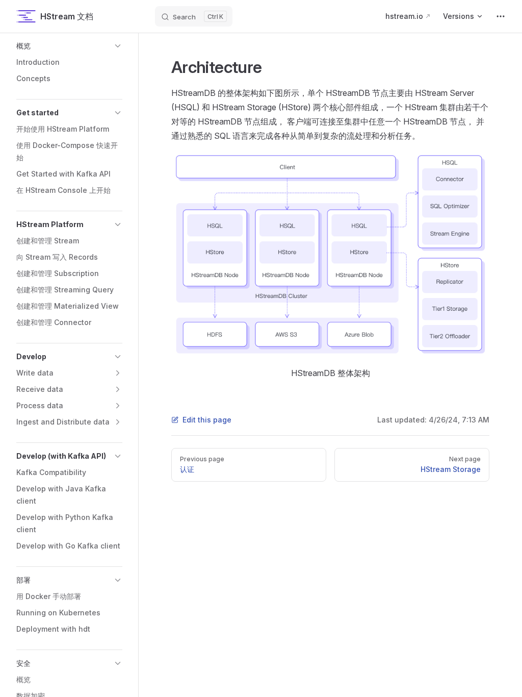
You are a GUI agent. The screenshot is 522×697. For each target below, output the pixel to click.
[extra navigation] (500, 16)
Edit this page (206, 419)
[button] (69, 46)
